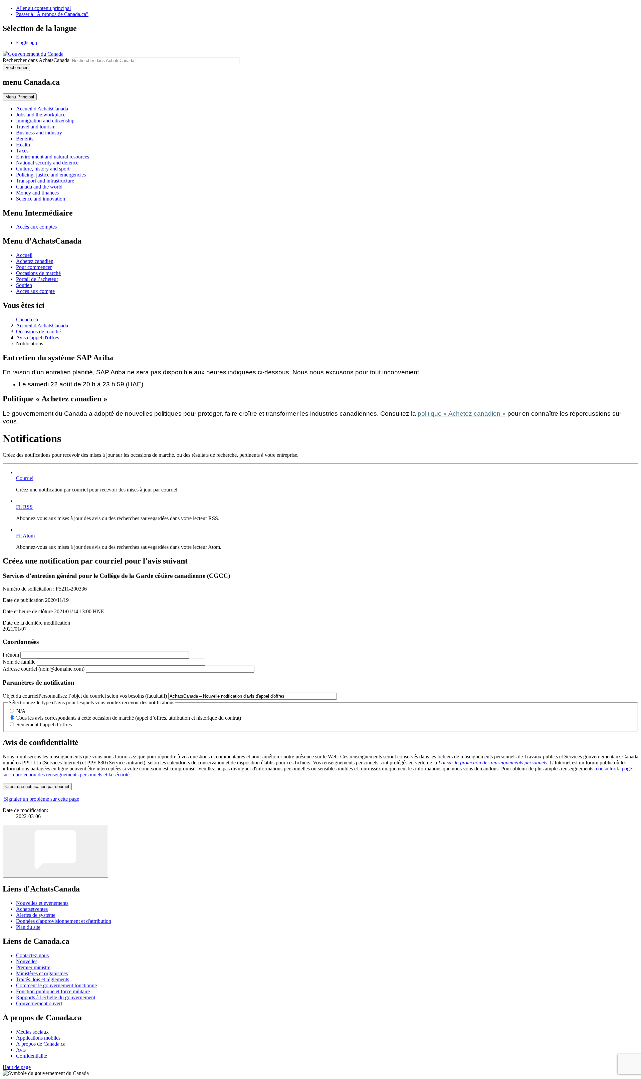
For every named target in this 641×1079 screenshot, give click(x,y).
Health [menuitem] (23, 144)
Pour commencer (34, 267)
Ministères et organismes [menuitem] (42, 973)
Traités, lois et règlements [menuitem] (42, 979)
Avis (21, 1050)
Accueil (24, 255)
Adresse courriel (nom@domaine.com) (43, 669)
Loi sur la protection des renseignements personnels (492, 762)
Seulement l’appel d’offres (44, 724)
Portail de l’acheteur (37, 279)
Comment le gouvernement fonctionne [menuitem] (56, 985)
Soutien (24, 285)
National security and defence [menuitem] (47, 162)
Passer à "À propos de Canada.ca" (52, 14)
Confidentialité (31, 1056)
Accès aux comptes (36, 227)
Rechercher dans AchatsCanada (36, 60)
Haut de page (17, 1067)
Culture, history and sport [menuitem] (42, 168)
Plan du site (28, 927)
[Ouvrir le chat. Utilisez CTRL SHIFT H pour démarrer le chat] (55, 851)
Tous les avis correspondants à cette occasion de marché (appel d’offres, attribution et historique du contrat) (128, 718)
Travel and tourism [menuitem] (35, 126)
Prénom (11, 655)
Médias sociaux (32, 1032)
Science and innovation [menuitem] (40, 199)
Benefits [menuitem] (24, 138)
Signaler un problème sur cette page (41, 799)
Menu (19, 96)
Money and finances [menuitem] (37, 193)
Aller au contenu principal (43, 8)
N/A (21, 711)
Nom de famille (19, 662)
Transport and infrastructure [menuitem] (45, 181)
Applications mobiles (38, 1038)
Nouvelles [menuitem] (26, 961)
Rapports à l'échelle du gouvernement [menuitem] (55, 997)
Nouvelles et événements (42, 903)
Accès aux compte (35, 291)
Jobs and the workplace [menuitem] (40, 114)
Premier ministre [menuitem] (33, 967)
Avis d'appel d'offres (37, 337)
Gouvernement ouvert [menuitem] (39, 1003)
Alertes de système (35, 915)
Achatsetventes (32, 909)
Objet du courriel (85, 696)
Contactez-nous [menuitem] (32, 955)
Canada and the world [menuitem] (39, 187)
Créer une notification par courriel (37, 786)
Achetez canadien (34, 261)
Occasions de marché (38, 273)
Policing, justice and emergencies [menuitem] (51, 174)
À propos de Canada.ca (40, 1044)
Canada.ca (27, 319)
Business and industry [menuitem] (39, 132)
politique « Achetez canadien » (462, 413)
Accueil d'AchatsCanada (42, 325)
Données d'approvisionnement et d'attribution (63, 921)
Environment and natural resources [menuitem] (52, 156)
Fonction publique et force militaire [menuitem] (53, 991)
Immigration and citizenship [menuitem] (45, 120)
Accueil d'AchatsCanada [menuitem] (42, 108)
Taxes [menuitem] (22, 150)
